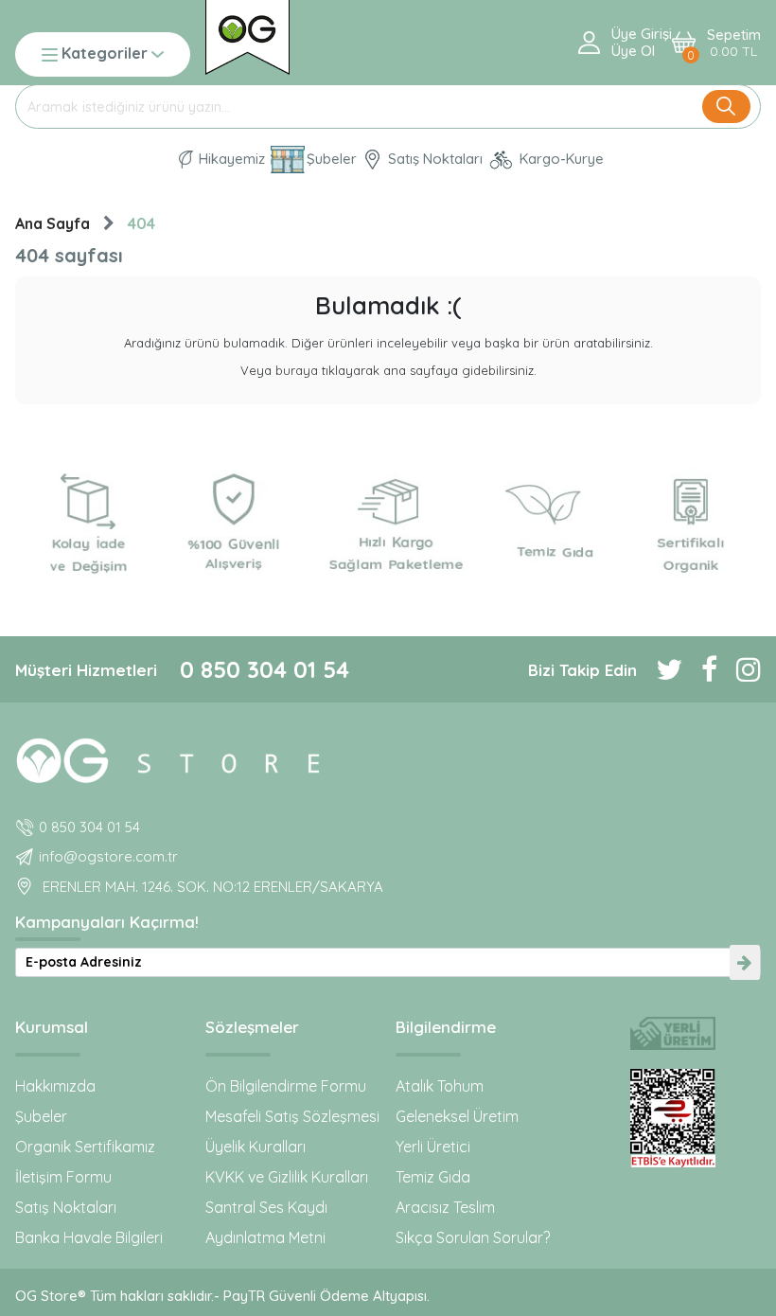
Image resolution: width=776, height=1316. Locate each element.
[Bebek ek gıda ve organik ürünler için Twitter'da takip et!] (659, 669)
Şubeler (332, 159)
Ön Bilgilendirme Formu (285, 1085)
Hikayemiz (230, 159)
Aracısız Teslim (445, 1207)
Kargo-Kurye (560, 159)
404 (141, 223)
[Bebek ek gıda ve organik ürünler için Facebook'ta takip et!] (699, 669)
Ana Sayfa (52, 223)
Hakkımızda (55, 1085)
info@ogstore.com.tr (108, 856)
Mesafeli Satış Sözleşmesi (292, 1116)
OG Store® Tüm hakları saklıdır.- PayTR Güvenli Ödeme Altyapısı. (222, 1296)
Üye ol (633, 51)
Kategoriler (104, 54)
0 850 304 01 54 (264, 669)
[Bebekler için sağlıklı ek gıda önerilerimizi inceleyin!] (388, 757)
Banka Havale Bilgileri (89, 1237)
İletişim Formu (63, 1176)
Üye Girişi (641, 34)
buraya (296, 370)
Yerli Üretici (433, 1146)
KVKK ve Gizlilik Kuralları (286, 1176)
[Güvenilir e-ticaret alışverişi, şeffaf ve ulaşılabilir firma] (673, 1118)
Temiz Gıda (433, 1176)
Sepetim (734, 43)
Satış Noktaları (433, 159)
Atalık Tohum (440, 1085)
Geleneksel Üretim (457, 1116)
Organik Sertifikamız (85, 1146)
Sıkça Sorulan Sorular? (473, 1237)
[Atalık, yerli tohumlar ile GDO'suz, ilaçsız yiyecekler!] (673, 1033)
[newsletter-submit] (745, 962)
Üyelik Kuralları (255, 1146)
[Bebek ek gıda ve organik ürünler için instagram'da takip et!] (739, 669)
